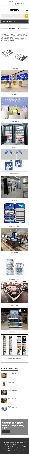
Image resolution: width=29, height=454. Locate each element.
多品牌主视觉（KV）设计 (14, 226)
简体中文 (17, 1)
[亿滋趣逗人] (4, 384)
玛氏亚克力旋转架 (12, 407)
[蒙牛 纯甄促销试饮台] (14, 160)
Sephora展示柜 (14, 305)
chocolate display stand (11, 444)
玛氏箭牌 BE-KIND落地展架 (14, 358)
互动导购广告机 (12, 398)
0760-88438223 (20, 4)
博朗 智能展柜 (14, 253)
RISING (14, 10)
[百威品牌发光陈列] (4, 375)
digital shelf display (8, 446)
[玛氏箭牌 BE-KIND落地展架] (14, 345)
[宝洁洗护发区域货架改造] (14, 318)
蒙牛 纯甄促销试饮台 (14, 174)
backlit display (22, 446)
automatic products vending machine (13, 442)
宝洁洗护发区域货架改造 (14, 332)
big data (6, 448)
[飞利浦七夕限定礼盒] (14, 107)
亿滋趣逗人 (11, 382)
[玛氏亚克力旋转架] (4, 408)
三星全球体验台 (14, 95)
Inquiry (6, 431)
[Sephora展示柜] (14, 292)
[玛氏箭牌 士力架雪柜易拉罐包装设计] (14, 266)
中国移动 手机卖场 (12, 390)
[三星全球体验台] (14, 81)
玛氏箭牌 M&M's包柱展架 (15, 279)
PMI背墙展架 (14, 147)
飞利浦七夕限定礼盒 (14, 121)
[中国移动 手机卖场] (4, 392)
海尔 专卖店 (14, 200)
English (11, 1)
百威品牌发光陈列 (12, 374)
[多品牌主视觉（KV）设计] (14, 213)
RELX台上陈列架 (14, 68)
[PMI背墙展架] (14, 134)
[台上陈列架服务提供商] (14, 55)
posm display (6, 450)
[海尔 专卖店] (14, 186)
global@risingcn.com (9, 4)
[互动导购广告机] (4, 400)
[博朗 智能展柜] (14, 239)
